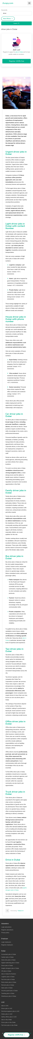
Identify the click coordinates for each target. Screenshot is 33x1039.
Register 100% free (16, 61)
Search (15, 23)
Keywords (4, 10)
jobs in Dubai (19, 52)
